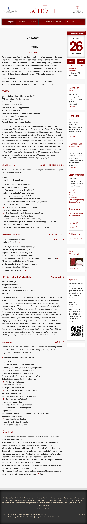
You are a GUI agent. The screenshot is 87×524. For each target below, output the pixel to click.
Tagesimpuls (9, 21)
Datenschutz (48, 509)
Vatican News (73, 106)
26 (75, 45)
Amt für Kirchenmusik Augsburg (73, 192)
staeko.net (46, 505)
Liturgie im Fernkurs (75, 227)
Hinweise (32, 21)
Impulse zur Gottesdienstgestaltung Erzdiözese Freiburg (76, 199)
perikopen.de (73, 136)
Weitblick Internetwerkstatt (25, 517)
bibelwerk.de (73, 167)
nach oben (82, 514)
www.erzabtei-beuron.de (51, 21)
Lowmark (58, 517)
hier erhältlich (73, 268)
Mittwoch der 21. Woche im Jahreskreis (76, 68)
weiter (81, 61)
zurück (71, 61)
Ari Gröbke (43, 517)
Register (21, 21)
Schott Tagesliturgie (76, 33)
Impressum (39, 509)
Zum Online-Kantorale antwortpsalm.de (76, 214)
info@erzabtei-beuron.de (38, 514)
